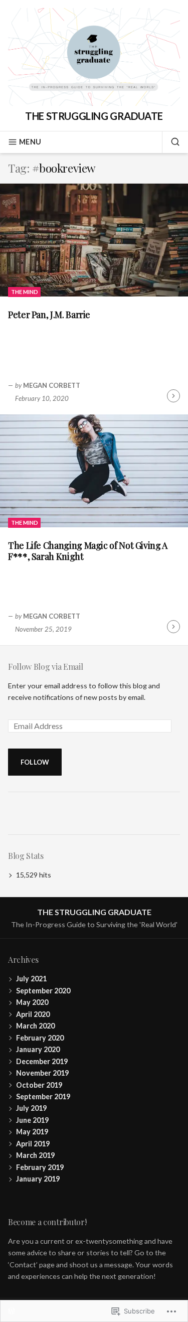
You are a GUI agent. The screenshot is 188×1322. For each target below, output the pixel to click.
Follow (35, 762)
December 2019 (42, 1061)
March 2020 (35, 1025)
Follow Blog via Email (45, 666)
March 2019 (35, 1155)
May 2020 (32, 1002)
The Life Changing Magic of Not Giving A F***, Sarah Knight (87, 551)
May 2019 (32, 1131)
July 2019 (31, 1108)
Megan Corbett (51, 385)
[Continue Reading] (173, 395)
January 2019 (38, 1178)
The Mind (24, 291)
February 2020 (40, 1038)
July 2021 (31, 978)
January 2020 (38, 1049)
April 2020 (33, 1014)
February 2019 (40, 1167)
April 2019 (33, 1143)
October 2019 (39, 1085)
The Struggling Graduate (94, 116)
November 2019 (42, 1073)
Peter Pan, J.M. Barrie (49, 315)
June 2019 (32, 1120)
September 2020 (43, 990)
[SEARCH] (171, 142)
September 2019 (43, 1096)
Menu (30, 141)
